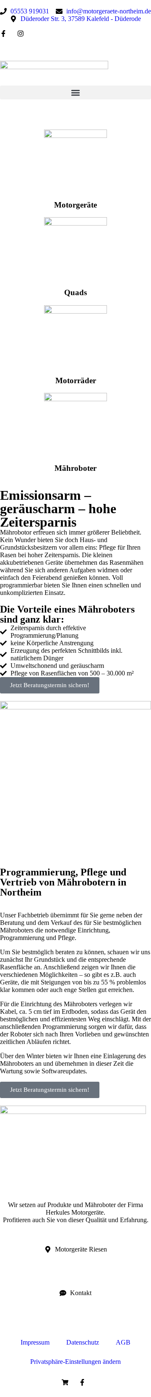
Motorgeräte (75, 204)
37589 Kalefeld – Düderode (37, 1271)
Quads (75, 292)
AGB (123, 1342)
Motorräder (75, 380)
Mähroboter (75, 468)
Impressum (35, 1342)
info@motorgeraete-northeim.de (42, 1314)
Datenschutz (82, 1342)
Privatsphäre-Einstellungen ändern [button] (75, 1361)
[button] (75, 92)
